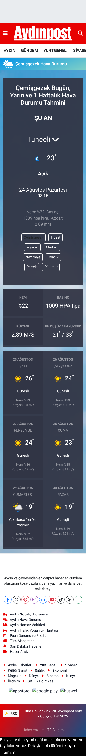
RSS (13, 713)
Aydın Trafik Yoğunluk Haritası (34, 630)
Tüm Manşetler (22, 641)
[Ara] (80, 33)
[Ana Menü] (5, 33)
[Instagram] (34, 600)
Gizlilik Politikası (40, 681)
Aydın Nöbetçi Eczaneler (29, 614)
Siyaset (71, 665)
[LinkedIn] (43, 600)
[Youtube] (52, 600)
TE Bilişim (55, 730)
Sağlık (40, 670)
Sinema (53, 676)
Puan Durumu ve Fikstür (29, 635)
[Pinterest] (25, 600)
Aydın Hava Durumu (25, 619)
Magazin (14, 676)
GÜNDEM (29, 50)
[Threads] (70, 600)
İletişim (14, 681)
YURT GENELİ (55, 50)
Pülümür (51, 267)
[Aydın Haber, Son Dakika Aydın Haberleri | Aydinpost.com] (43, 33)
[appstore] (20, 691)
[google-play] (45, 691)
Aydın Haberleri (20, 665)
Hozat (55, 237)
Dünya (34, 676)
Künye (71, 676)
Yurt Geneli (48, 665)
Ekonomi (60, 670)
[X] (17, 600)
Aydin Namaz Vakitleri (27, 625)
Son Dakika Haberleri (26, 646)
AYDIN (9, 50)
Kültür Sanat (17, 670)
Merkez (52, 247)
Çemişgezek (33, 237)
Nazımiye (33, 257)
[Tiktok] (61, 600)
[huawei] (68, 691)
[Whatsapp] (78, 600)
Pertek (32, 267)
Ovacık (53, 257)
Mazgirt (32, 247)
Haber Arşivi (19, 651)
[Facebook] (8, 600)
